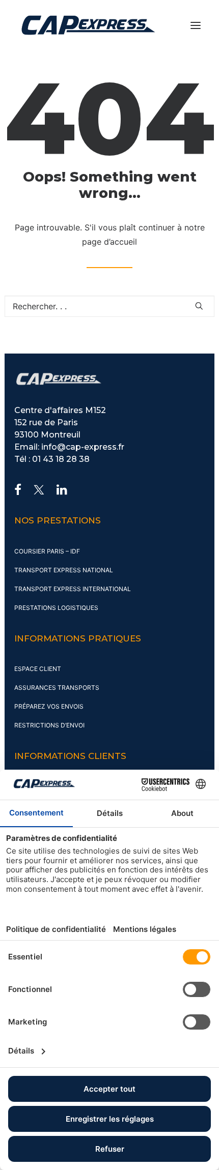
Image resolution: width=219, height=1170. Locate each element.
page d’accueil (109, 242)
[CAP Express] (88, 25)
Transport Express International (72, 589)
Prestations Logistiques (56, 607)
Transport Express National (63, 570)
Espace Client (37, 668)
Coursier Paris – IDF (47, 551)
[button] (195, 25)
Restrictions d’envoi (49, 725)
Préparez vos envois (49, 706)
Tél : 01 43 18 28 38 (52, 459)
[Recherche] (109, 306)
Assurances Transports (56, 687)
